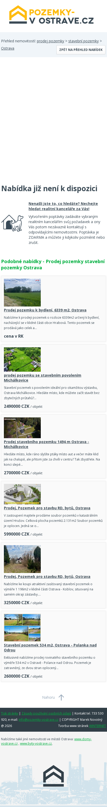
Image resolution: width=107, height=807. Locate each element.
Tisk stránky (9, 713)
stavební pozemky (83, 40)
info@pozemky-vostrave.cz (38, 719)
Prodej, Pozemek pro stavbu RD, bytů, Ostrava (47, 507)
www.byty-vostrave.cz (36, 743)
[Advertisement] (53, 123)
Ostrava (7, 48)
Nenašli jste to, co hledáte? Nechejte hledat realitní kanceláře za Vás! (63, 206)
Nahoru (48, 697)
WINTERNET (97, 726)
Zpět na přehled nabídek (81, 50)
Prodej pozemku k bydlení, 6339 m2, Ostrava (45, 310)
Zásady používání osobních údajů (46, 713)
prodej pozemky (50, 40)
